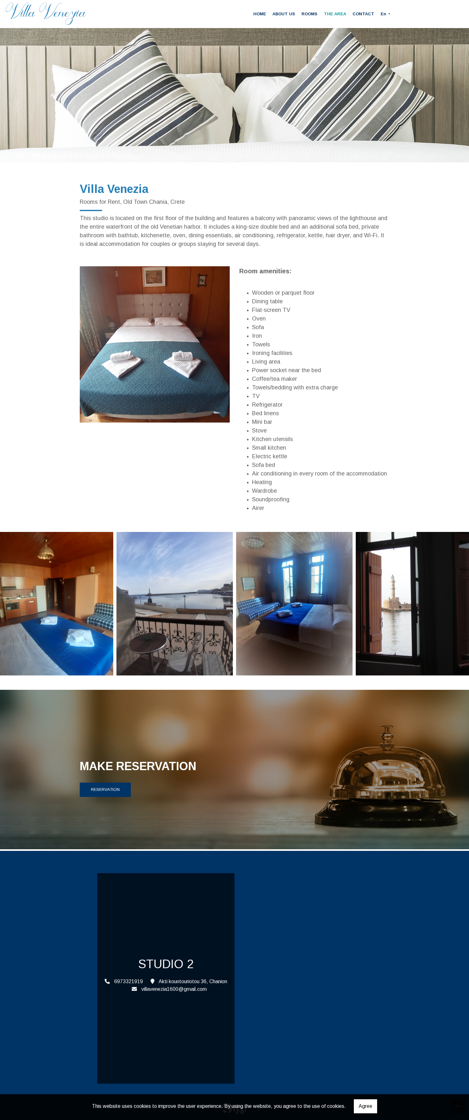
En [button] (384, 13)
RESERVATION (105, 789)
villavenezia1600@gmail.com (174, 989)
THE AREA (335, 13)
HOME (259, 13)
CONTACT (363, 13)
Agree (365, 1106)
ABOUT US (283, 13)
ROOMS (309, 13)
